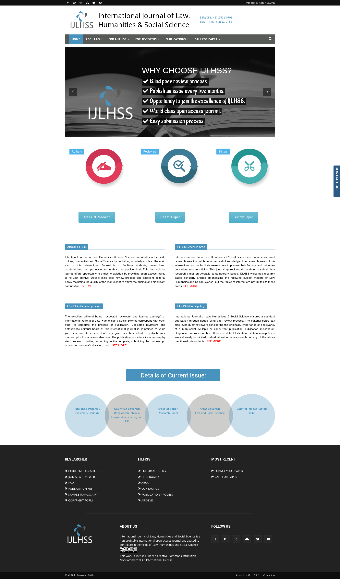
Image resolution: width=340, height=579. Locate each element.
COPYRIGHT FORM (80, 500)
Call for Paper (170, 217)
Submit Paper (243, 217)
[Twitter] (94, 3)
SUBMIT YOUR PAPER (228, 471)
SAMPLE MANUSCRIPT (82, 494)
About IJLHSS (243, 575)
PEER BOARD (150, 477)
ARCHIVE (147, 500)
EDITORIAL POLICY (153, 471)
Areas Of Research (97, 217)
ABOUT (146, 483)
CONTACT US (150, 488)
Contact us (269, 575)
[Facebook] (68, 3)
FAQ (70, 483)
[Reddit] (81, 3)
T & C (257, 575)
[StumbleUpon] (87, 3)
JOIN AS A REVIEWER (81, 477)
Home (76, 39)
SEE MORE (89, 286)
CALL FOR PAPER (225, 477)
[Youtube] (100, 3)
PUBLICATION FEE (79, 488)
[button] (270, 39)
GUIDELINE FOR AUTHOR (84, 471)
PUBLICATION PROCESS (157, 494)
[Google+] (74, 3)
